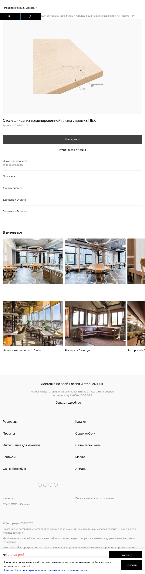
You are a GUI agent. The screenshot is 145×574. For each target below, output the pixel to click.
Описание (9, 176)
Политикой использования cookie (67, 570)
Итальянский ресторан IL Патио (22, 350)
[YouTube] (45, 485)
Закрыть (131, 564)
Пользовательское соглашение (94, 498)
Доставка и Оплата (14, 199)
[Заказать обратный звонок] (139, 6)
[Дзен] (56, 485)
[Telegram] (40, 485)
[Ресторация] (72, 6)
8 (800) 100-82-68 (81, 395)
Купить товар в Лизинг (72, 149)
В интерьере (12, 232)
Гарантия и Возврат (15, 211)
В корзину (126, 554)
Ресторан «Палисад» (77, 350)
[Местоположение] (132, 6)
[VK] (50, 485)
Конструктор (72, 139)
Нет (10, 16)
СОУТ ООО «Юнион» (16, 504)
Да (30, 16)
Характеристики (12, 187)
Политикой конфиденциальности (23, 570)
